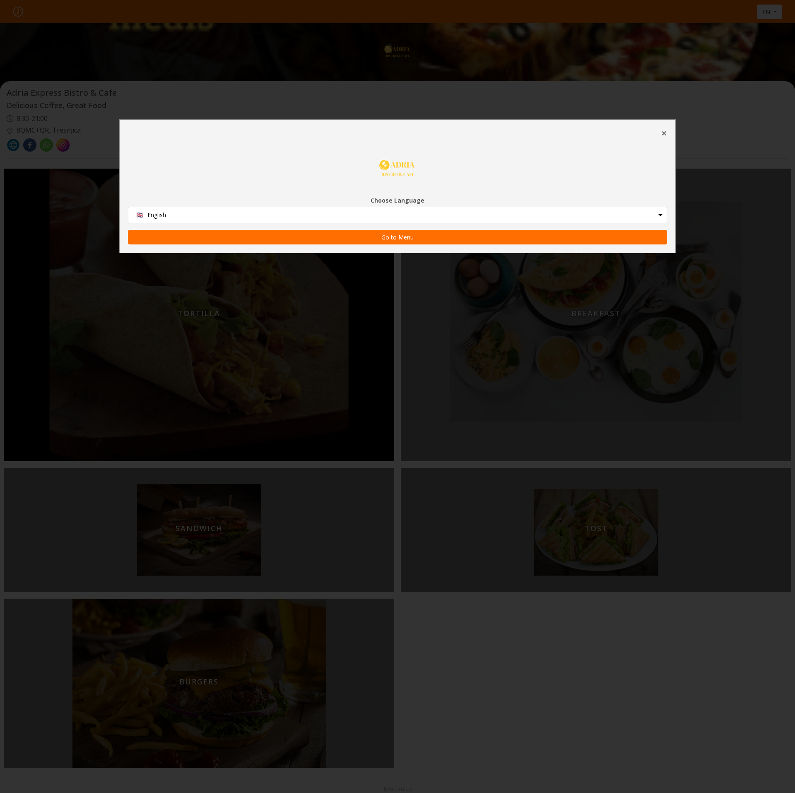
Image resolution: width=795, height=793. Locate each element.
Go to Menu (397, 237)
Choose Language (397, 200)
